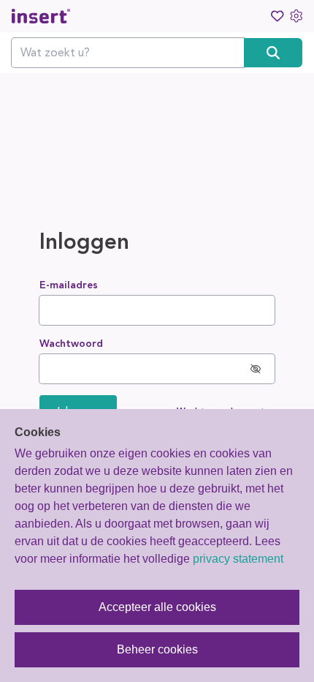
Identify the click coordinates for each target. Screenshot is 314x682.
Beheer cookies (157, 649)
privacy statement (238, 558)
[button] (256, 368)
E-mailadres (68, 285)
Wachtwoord (71, 343)
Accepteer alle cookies (157, 607)
